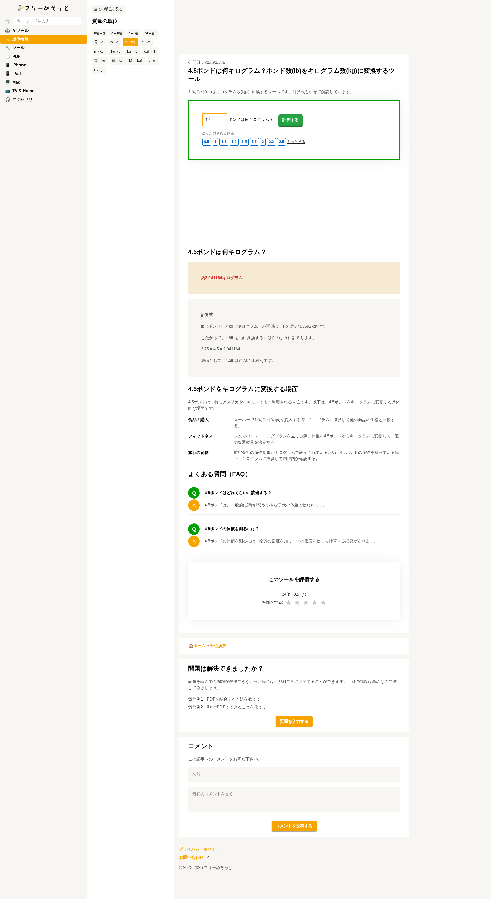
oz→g (149, 33)
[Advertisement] (452, 449)
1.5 (244, 142)
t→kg (98, 70)
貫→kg (99, 60)
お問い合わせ (191, 857)
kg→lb (132, 51)
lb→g (114, 42)
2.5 (281, 142)
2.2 (271, 142)
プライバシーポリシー (199, 849)
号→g (98, 42)
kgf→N (149, 51)
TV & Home (19, 91)
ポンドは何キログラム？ (250, 119)
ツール (15, 48)
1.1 (224, 142)
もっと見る (296, 142)
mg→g (99, 33)
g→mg (116, 33)
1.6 (254, 142)
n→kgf (99, 51)
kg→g (116, 51)
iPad (13, 73)
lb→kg (130, 42)
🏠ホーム (197, 646)
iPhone (15, 65)
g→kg (133, 33)
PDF (13, 56)
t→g (152, 60)
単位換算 (218, 646)
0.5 (206, 142)
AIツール (17, 30)
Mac (12, 82)
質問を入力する (294, 721)
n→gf (146, 42)
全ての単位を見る (108, 9)
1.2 (234, 142)
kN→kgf (135, 60)
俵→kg (117, 60)
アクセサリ (19, 99)
